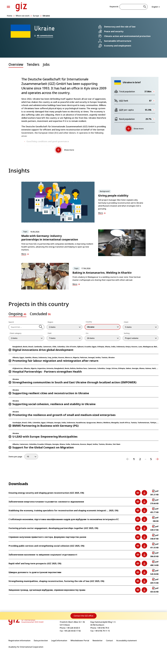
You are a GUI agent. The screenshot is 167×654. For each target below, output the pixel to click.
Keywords (114, 6)
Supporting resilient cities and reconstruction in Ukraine (50, 393)
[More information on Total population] (154, 91)
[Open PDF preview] (138, 493)
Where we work (23, 15)
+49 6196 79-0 (103, 628)
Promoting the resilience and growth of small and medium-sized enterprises (64, 415)
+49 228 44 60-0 (73, 628)
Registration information (19, 640)
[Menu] (8, 7)
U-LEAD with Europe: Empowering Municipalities (44, 436)
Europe (36, 15)
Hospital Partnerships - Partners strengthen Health (47, 371)
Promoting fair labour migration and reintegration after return (55, 360)
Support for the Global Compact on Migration (43, 447)
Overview (16, 64)
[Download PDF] (144, 493)
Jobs (46, 64)
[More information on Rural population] (154, 119)
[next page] (157, 459)
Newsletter (97, 640)
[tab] (16, 66)
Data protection (41, 640)
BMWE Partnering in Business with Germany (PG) (45, 425)
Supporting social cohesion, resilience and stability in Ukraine (54, 404)
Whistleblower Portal (80, 640)
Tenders (33, 64)
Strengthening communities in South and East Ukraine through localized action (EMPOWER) (74, 382)
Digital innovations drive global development (42, 350)
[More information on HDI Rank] (154, 101)
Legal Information (59, 640)
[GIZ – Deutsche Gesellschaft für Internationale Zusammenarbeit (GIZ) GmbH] (21, 6)
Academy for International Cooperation (26, 647)
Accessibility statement (126, 640)
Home (9, 15)
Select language (156, 6)
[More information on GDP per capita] (154, 110)
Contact (109, 640)
